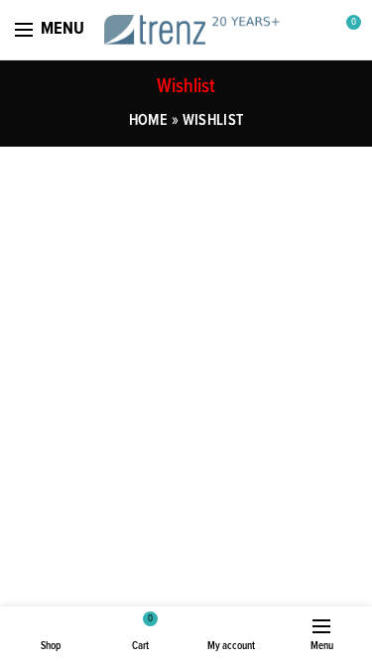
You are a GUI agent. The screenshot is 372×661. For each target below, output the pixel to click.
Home (148, 120)
